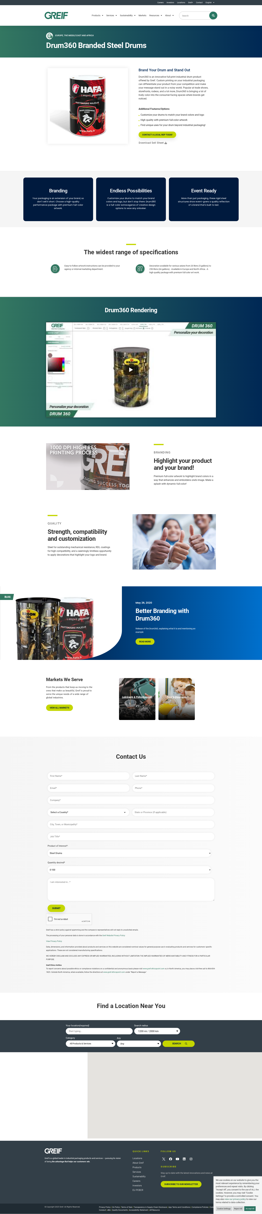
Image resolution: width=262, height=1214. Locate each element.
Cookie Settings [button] (224, 1208)
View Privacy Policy (54, 941)
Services (110, 15)
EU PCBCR (138, 1190)
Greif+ (190, 3)
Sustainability (126, 15)
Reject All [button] (238, 1208)
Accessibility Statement (138, 1210)
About (168, 15)
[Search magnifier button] (213, 16)
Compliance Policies (200, 1207)
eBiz (109, 1210)
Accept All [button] (250, 1208)
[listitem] (137, 699)
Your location (77, 1025)
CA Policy (116, 1207)
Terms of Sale (126, 1207)
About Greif (138, 1162)
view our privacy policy (235, 1199)
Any (119, 1038)
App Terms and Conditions (179, 1207)
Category (70, 1038)
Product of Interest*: (58, 846)
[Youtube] (177, 1159)
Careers (160, 3)
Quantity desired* (56, 862)
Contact (199, 3)
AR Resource (154, 1210)
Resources (154, 15)
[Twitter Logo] (164, 1159)
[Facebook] (171, 1159)
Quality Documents (120, 1210)
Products (96, 15)
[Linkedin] (184, 1159)
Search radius (141, 1025)
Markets (142, 15)
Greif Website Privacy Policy (113, 935)
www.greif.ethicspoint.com (154, 969)
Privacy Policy (105, 1207)
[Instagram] (191, 1159)
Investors (170, 3)
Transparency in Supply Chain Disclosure (150, 1207)
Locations (181, 3)
